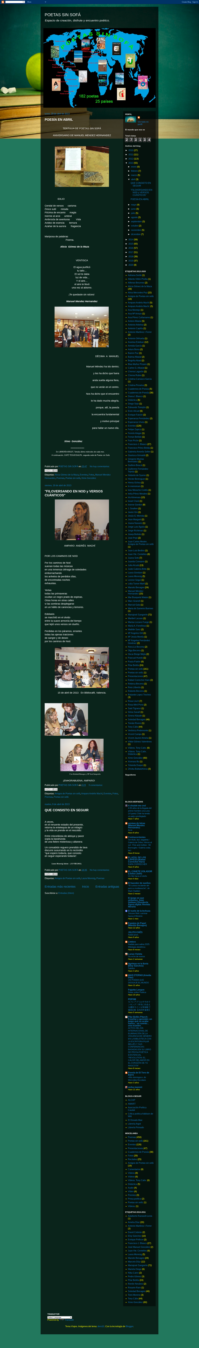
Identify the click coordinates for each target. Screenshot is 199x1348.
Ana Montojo (134, 310)
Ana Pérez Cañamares (139, 317)
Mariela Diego (134, 1269)
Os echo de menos (136, 956)
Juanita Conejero (136, 561)
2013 (131, 163)
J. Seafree (133, 508)
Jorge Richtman (135, 530)
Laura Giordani (135, 572)
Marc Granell (134, 601)
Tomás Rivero (134, 723)
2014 (131, 239)
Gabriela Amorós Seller (139, 452)
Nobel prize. (133, 935)
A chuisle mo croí (137, 805)
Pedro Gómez (134, 1276)
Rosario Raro (134, 1287)
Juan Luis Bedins (136, 550)
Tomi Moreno (134, 1295)
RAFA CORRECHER (137, 864)
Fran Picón (133, 440)
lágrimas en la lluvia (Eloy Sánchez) (138, 964)
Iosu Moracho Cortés (138, 490)
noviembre (136, 230)
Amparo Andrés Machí (91, 793)
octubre (135, 226)
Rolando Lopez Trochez (139, 695)
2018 (131, 256)
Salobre (131, 968)
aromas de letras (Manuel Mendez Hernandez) (136, 825)
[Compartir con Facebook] (53, 470)
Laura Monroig (88, 878)
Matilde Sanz (134, 629)
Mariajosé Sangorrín (137, 615)
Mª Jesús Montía (136, 637)
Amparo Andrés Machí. (139, 306)
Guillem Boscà (135, 465)
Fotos (91, 475)
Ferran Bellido (135, 437)
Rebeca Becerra (136, 684)
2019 (131, 261)
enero (134, 167)
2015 (131, 244)
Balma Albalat (134, 357)
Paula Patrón (134, 661)
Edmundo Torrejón (137, 407)
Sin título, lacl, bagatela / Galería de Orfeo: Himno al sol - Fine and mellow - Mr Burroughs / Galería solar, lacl (140, 845)
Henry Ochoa (134, 482)
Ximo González (88, 478)
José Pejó (133, 538)
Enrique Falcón (135, 415)
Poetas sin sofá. (135, 672)
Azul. (130, 830)
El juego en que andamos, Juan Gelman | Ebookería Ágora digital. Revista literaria (139, 902)
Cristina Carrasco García (140, 379)
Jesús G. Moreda (136, 516)
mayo (134, 205)
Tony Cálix (133, 727)
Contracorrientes (137, 837)
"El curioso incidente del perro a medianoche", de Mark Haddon (139, 888)
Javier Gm (133, 512)
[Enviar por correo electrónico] (46, 470)
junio (133, 209)
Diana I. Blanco (135, 396)
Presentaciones (135, 676)
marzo (134, 175)
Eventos (84, 475)
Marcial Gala (134, 605)
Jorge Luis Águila (136, 527)
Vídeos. (131, 1206)
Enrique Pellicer (135, 1239)
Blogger (129, 1326)
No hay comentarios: (100, 466)
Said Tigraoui (134, 708)
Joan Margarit (134, 519)
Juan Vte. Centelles (137, 554)
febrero (134, 171)
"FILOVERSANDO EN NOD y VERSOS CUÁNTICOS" (141, 192)
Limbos (132, 942)
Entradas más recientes (60, 886)
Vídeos (131, 1173)
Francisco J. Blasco (137, 444)
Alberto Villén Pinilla (138, 279)
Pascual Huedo (135, 658)
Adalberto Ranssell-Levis (140, 1216)
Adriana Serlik (135, 275)
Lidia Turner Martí (136, 583)
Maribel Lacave (135, 618)
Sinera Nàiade (135, 716)
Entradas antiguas (107, 886)
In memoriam (134, 486)
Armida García (135, 346)
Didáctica (132, 400)
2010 (131, 150)
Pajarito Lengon (136, 990)
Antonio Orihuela (136, 338)
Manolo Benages (136, 587)
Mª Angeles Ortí (135, 633)
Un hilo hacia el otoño (137, 876)
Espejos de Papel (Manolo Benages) (137, 924)
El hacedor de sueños (139, 883)
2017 (131, 252)
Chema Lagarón (135, 371)
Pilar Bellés (133, 665)
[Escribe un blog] (48, 470)
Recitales (132, 1159)
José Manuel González (139, 1247)
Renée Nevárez (135, 1284)
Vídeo (131, 1191)
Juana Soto (133, 558)
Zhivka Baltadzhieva (138, 769)
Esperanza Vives (136, 422)
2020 (131, 265)
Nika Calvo (133, 1273)
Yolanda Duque (135, 765)
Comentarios (134, 1169)
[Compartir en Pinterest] (56, 470)
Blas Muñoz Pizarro (137, 364)
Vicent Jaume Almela (138, 738)
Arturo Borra (134, 349)
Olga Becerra (134, 650)
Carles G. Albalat (136, 368)
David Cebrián (135, 1232)
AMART (132, 1104)
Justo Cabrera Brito (137, 569)
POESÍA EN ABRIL (59, 119)
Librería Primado (136, 1127)
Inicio (85, 886)
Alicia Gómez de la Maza (67, 475)
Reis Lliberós (134, 687)
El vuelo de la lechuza (139, 911)
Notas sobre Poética (137, 992)
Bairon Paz (133, 353)
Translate (69, 1320)
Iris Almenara (134, 497)
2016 (131, 248)
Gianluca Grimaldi (136, 455)
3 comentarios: (96, 785)
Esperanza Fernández (138, 418)
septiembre (136, 221)
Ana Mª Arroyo (135, 313)
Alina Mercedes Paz (137, 292)
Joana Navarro (135, 523)
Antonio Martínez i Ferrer (140, 332)
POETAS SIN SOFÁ (63, 14)
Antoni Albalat (134, 321)
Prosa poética (134, 1199)
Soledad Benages (136, 719)
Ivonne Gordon (135, 505)
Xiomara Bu (133, 761)
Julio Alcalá (133, 565)
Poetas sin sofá (73, 478)
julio (133, 213)
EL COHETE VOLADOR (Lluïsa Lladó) (140, 872)
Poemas (60, 478)
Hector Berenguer (136, 479)
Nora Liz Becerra (136, 647)
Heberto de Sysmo (137, 475)
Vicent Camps (134, 734)
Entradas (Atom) (66, 893)
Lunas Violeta (135, 954)
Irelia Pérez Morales (137, 494)
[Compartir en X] (51, 470)
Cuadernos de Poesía (138, 393)
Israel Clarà (133, 501)
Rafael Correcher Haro (139, 680)
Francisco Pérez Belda (139, 448)
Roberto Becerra (136, 691)
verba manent (135, 1087)
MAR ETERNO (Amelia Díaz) (139, 976)
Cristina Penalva (136, 385)
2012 (131, 159)
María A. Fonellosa (137, 626)
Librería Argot (134, 1124)
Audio (131, 1188)
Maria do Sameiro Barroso (140, 608)
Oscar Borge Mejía (137, 654)
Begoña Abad (134, 360)
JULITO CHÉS (135, 932)
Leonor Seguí (134, 580)
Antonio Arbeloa (135, 325)
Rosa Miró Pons (135, 705)
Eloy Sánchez (134, 1236)
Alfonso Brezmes (136, 283)
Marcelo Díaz (134, 1262)
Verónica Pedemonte (138, 730)
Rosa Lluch (133, 701)
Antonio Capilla (135, 328)
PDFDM (132, 999)
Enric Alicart (133, 411)
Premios (132, 1195)
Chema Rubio (134, 375)
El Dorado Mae (135, 1120)
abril (133, 179)
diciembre (136, 234)
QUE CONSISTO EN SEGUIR (67, 810)
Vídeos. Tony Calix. (137, 748)
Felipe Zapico (134, 429)
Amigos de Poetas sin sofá (67, 793)
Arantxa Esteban (136, 342)
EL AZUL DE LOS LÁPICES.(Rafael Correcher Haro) (137, 859)
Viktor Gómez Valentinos (140, 741)
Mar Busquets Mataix (138, 597)
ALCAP (131, 1100)
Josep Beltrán (134, 534)
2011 (131, 154)
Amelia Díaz (134, 1222)
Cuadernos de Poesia (138, 389)
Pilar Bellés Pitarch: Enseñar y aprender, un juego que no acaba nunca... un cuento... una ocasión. (140, 1021)
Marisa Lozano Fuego (138, 622)
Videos (131, 1176)
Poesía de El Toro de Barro (138, 1073)
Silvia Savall (134, 712)
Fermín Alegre (134, 433)
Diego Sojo (133, 404)
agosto (134, 217)
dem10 (101, 1326)
